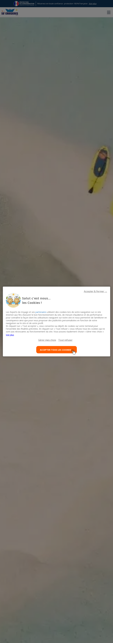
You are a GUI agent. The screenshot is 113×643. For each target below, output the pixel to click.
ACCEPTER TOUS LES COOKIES (55, 349)
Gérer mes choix (47, 340)
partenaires (40, 312)
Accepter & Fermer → (95, 291)
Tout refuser (65, 340)
